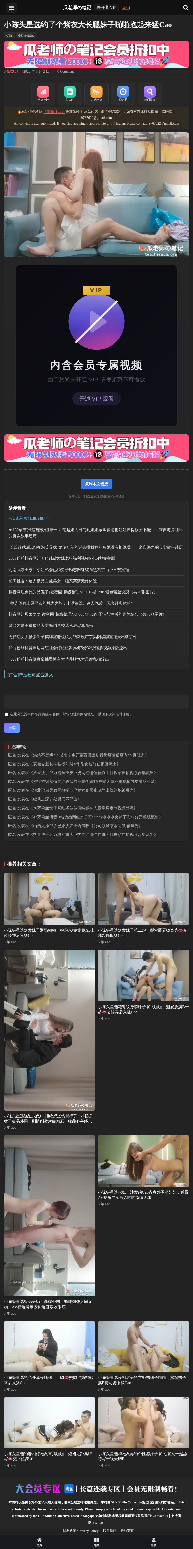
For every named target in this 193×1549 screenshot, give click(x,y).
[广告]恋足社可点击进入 (30, 675)
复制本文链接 (96, 484)
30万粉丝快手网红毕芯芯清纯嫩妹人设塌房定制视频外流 (83, 808)
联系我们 (109, 1531)
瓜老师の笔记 (77, 7)
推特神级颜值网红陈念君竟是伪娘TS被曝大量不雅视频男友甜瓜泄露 (94, 781)
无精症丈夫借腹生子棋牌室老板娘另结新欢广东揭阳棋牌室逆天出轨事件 (73, 637)
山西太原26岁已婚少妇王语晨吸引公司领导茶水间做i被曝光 (86, 826)
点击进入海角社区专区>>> (29, 518)
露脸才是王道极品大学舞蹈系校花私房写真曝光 (51, 625)
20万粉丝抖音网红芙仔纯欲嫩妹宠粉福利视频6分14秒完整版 (62, 558)
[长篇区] (70, 94)
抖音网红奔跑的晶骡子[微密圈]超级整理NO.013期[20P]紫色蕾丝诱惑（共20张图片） (83, 592)
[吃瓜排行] (43, 94)
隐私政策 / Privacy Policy (81, 1531)
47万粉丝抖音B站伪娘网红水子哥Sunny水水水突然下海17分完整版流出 (96, 817)
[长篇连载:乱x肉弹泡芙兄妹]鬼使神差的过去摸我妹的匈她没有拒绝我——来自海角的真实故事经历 (96, 547)
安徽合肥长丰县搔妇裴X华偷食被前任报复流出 (75, 764)
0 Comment (65, 71)
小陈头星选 (26, 35)
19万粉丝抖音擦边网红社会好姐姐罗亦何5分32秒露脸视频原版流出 (68, 648)
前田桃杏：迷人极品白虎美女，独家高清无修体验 (53, 581)
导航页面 (127, 1531)
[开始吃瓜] (96, 94)
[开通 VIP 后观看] (96, 346)
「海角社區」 (54, 112)
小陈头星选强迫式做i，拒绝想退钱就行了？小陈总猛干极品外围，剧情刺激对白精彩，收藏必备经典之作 (48, 1121)
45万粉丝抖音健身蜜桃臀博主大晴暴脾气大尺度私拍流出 (59, 659)
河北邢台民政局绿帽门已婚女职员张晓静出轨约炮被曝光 (83, 790)
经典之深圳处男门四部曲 (55, 799)
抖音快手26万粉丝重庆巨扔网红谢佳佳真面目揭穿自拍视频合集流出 (93, 773)
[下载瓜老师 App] (125, 7)
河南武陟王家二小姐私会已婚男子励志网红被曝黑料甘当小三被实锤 (69, 569)
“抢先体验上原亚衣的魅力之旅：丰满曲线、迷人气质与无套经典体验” (71, 603)
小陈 (9, 35)
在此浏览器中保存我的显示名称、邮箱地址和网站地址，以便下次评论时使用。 (71, 714)
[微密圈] (123, 94)
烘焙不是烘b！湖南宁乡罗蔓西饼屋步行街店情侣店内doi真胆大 (89, 755)
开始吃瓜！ (11, 71)
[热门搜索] (150, 94)
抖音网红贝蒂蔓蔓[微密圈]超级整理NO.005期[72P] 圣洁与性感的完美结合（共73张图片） (88, 614)
